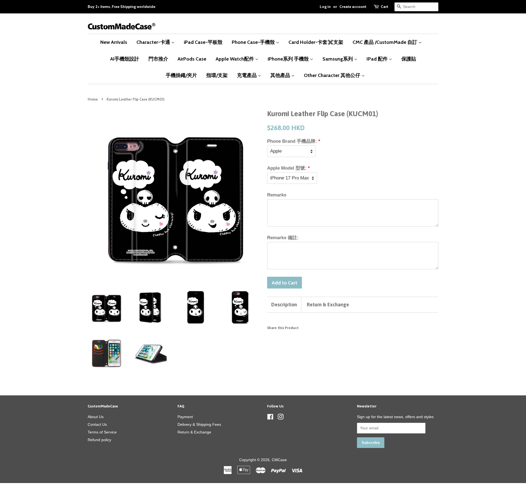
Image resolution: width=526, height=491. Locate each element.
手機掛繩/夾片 (181, 75)
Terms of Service (102, 432)
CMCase (279, 460)
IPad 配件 (378, 59)
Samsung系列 (338, 59)
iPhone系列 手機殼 (289, 59)
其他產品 (280, 75)
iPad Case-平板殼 (203, 42)
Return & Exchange (328, 304)
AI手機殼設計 (124, 59)
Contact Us (97, 424)
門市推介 (158, 59)
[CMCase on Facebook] (270, 418)
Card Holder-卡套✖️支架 (315, 42)
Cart (384, 6)
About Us (96, 417)
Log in (325, 6)
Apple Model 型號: (287, 168)
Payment (185, 417)
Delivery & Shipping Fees (199, 424)
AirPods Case (192, 59)
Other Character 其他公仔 (332, 75)
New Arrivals (113, 42)
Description (284, 304)
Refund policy (99, 440)
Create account (352, 6)
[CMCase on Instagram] (281, 418)
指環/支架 (217, 75)
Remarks (276, 195)
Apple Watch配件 (235, 59)
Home (93, 99)
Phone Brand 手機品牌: (292, 141)
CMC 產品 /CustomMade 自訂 (385, 42)
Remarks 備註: (283, 237)
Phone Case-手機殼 (254, 42)
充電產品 (247, 75)
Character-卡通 (153, 42)
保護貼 (408, 59)
